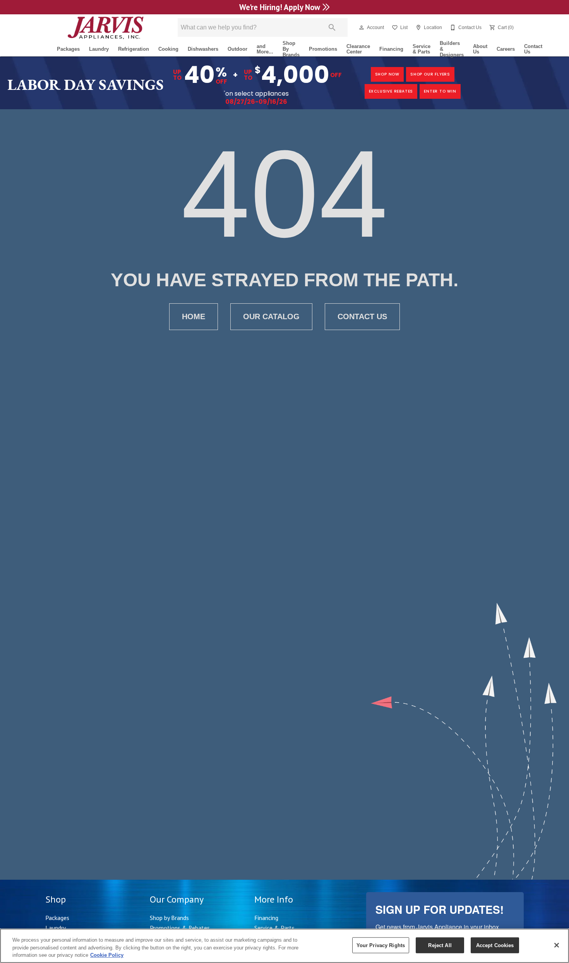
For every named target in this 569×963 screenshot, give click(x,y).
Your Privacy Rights (380, 945)
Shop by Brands (169, 918)
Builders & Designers (452, 49)
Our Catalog (271, 316)
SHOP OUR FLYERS (430, 74)
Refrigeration (133, 49)
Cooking (168, 49)
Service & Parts (421, 49)
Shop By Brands (291, 49)
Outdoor (237, 49)
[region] (284, 946)
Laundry (99, 49)
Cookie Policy (106, 955)
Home (193, 316)
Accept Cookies (495, 945)
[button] (361, 27)
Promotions (323, 49)
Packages (68, 49)
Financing (391, 49)
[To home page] (105, 27)
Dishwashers (203, 49)
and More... (265, 49)
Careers (506, 49)
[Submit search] (332, 27)
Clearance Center (358, 49)
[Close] (556, 945)
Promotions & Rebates (180, 928)
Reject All (439, 945)
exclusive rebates (391, 91)
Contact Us (533, 49)
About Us (480, 49)
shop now (387, 74)
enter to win (440, 91)
